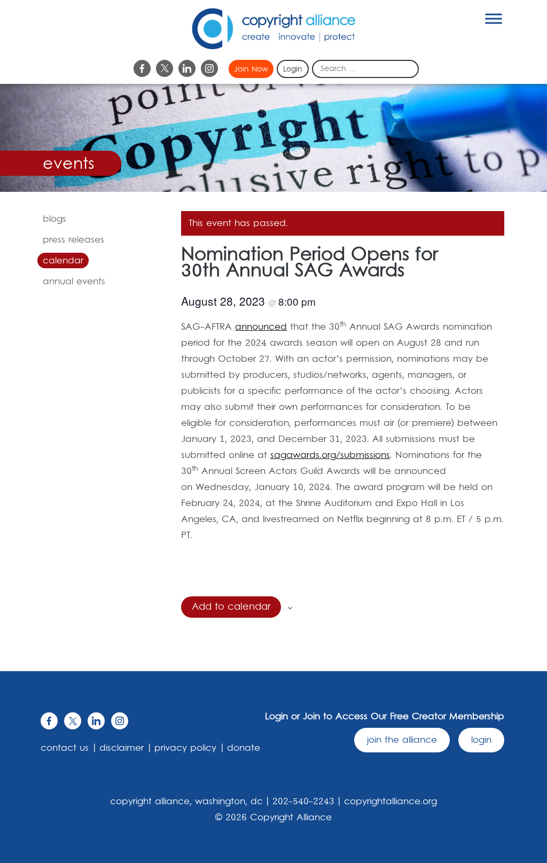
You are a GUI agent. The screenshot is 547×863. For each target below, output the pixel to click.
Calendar (63, 261)
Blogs (54, 219)
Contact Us (65, 748)
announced (261, 327)
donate (243, 748)
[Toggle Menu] (493, 18)
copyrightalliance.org (390, 801)
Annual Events (74, 281)
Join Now (251, 69)
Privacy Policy (185, 748)
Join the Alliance (402, 740)
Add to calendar (231, 607)
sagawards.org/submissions (330, 455)
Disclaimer (121, 748)
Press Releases (73, 240)
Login (292, 69)
